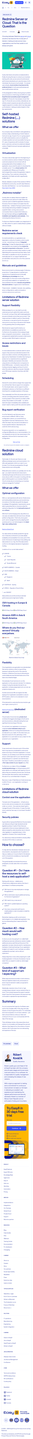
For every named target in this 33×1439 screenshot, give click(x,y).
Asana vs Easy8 (8, 1337)
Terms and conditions (10, 1373)
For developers (8, 1247)
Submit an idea (8, 1280)
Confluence (7, 1362)
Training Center (8, 1241)
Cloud (16, 1043)
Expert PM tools (8, 1172)
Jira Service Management (11, 1359)
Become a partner (9, 1219)
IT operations (7, 1318)
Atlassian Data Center (10, 1356)
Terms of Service (16, 1436)
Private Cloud (7, 1213)
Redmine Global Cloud (8, 529)
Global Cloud (7, 1211)
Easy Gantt (6, 188)
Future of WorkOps (9, 1305)
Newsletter (7, 1274)
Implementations (8, 1202)
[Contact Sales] (25, 2)
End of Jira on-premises (10, 1296)
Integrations (7, 1205)
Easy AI (6, 1180)
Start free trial (19, 2)
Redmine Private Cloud (8, 709)
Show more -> (7, 1308)
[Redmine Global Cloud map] (16, 646)
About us (6, 1260)
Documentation (8, 1244)
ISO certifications (8, 1378)
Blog (5, 1230)
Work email (9, 1120)
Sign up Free (16, 442)
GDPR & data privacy (9, 1376)
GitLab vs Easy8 (8, 1346)
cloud (29, 36)
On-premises (7, 1043)
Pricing (6, 1192)
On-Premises (7, 1208)
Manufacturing (8, 1321)
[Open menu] (29, 2)
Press (5, 1277)
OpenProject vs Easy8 (10, 1343)
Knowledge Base (8, 1175)
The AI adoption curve (10, 1302)
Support (6, 1216)
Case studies (7, 1233)
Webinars (6, 1238)
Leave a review (8, 1283)
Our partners (7, 1269)
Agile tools (7, 1177)
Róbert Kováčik (25, 31)
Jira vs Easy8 (7, 1340)
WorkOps (6, 1186)
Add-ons (6, 1183)
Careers (6, 1263)
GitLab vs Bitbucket (9, 1299)
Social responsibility (9, 1271)
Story (5, 1266)
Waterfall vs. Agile (8, 1293)
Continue (15, 1128)
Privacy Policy (5, 1436)
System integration (9, 1327)
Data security (6, 14)
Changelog (7, 1249)
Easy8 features (8, 1169)
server (22, 36)
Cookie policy (7, 1381)
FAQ (5, 1235)
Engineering (7, 1324)
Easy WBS (12, 188)
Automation (7, 1189)
